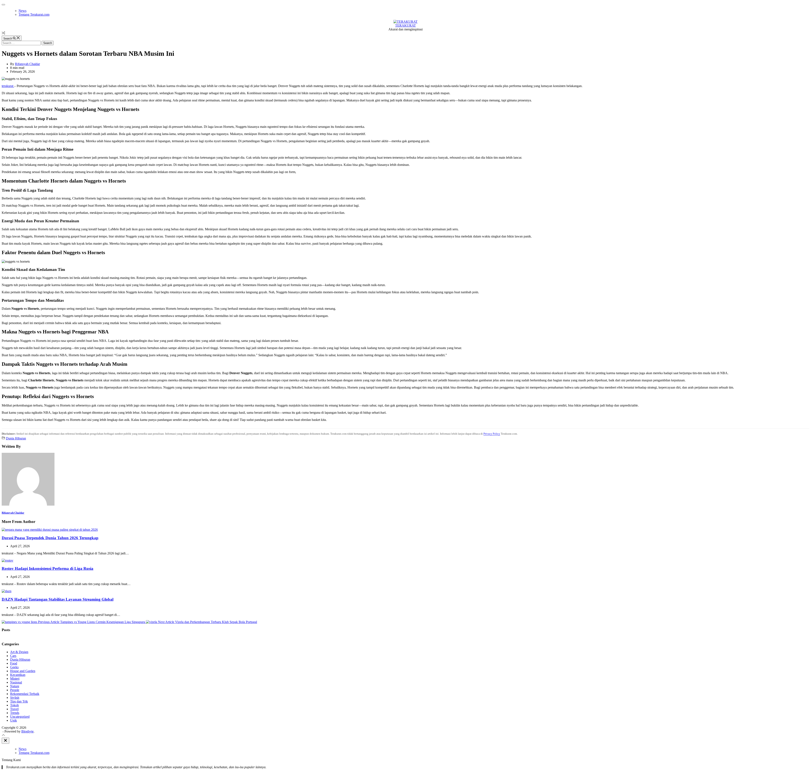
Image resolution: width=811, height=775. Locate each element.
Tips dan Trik (19, 701)
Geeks (14, 667)
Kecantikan (17, 675)
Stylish (14, 697)
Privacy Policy (491, 433)
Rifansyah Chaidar (27, 64)
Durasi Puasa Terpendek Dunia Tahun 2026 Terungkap (50, 538)
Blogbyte (27, 731)
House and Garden (22, 671)
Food (13, 663)
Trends (14, 713)
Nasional (16, 682)
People (14, 690)
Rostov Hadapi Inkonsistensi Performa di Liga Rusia (47, 568)
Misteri (14, 678)
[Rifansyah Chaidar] (28, 504)
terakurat (8, 86)
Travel (14, 709)
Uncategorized (20, 716)
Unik (13, 720)
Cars (13, 656)
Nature (14, 686)
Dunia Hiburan (16, 438)
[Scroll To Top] (3, 735)
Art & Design (19, 652)
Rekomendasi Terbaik (24, 694)
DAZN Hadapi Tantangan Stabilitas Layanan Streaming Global (57, 599)
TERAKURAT (405, 25)
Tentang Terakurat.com (34, 14)
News (22, 10)
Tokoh (14, 705)
